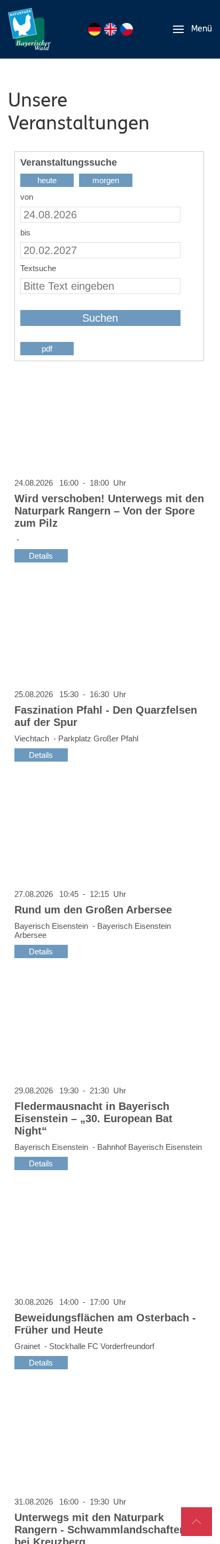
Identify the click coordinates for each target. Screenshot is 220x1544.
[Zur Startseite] (29, 29)
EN (110, 29)
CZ (126, 29)
